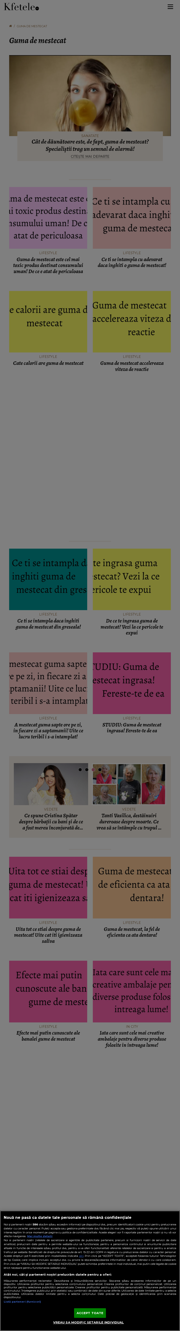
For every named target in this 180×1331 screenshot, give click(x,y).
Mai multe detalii (39, 1236)
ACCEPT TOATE (90, 1313)
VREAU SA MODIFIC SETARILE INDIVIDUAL (88, 1322)
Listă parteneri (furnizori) (22, 1301)
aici (81, 1256)
